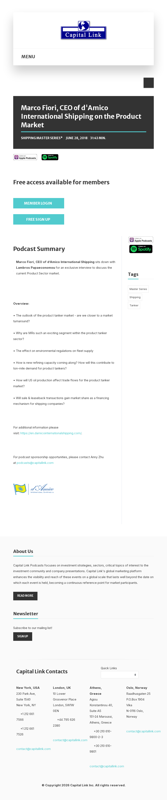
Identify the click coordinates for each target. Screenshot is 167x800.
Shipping (135, 297)
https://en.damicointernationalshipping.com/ (50, 433)
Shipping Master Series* (42, 138)
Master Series (138, 289)
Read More (25, 595)
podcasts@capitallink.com (35, 463)
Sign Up (22, 636)
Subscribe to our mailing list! (32, 628)
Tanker (134, 305)
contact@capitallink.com (33, 749)
